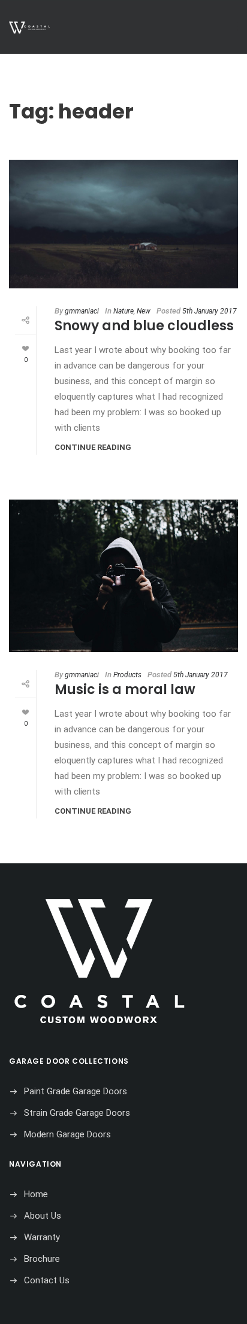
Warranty (42, 1237)
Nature (123, 311)
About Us (42, 1215)
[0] (25, 348)
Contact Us (47, 1280)
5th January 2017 (209, 311)
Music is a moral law (125, 689)
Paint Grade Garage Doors (75, 1091)
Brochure (42, 1258)
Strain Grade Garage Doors (77, 1112)
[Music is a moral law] (123, 576)
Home (36, 1194)
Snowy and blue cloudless (144, 325)
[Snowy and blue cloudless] (123, 224)
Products (127, 675)
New (143, 311)
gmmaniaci (82, 311)
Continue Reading (93, 447)
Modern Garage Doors (67, 1134)
